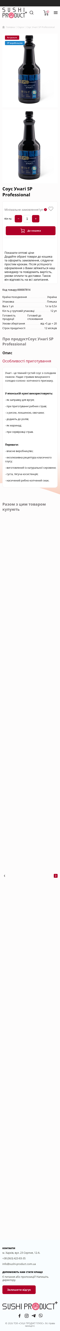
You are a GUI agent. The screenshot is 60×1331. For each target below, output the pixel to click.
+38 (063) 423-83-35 (16, 3)
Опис (7, 353)
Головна (10, 27)
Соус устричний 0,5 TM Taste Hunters (26, 761)
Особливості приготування (26, 361)
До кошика (34, 230)
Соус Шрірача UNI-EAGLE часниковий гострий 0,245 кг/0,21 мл (29, 940)
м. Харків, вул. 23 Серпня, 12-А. (21, 1252)
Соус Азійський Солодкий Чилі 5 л (28, 581)
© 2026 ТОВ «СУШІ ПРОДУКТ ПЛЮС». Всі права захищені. (30, 1324)
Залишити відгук (19, 1289)
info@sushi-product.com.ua (36, 3)
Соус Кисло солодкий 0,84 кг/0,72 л (28, 850)
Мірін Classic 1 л (21, 1028)
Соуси (20, 27)
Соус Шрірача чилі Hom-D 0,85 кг (28, 1209)
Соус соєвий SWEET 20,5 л (28, 669)
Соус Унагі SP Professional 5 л (29, 1119)
